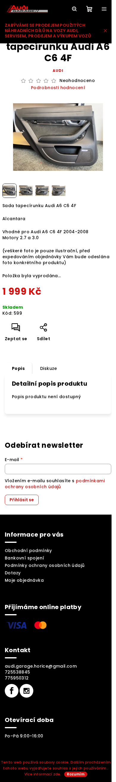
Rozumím (75, 774)
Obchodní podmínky (28, 551)
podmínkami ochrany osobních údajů (55, 484)
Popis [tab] (18, 368)
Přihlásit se (22, 500)
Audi (58, 70)
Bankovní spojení (24, 558)
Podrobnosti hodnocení (58, 88)
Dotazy (13, 573)
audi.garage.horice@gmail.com (41, 666)
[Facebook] (11, 691)
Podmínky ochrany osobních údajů (44, 565)
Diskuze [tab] (48, 368)
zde (56, 774)
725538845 (17, 672)
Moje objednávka (24, 580)
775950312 (17, 678)
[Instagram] (26, 691)
